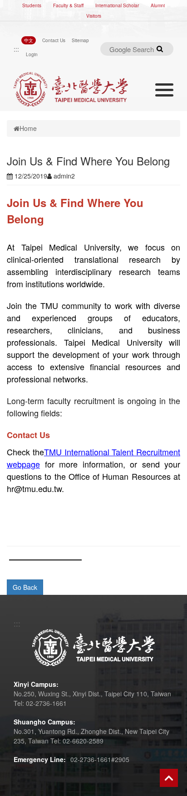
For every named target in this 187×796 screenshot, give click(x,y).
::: (16, 48)
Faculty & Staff (68, 5)
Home (28, 128)
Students (31, 5)
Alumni (158, 5)
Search (159, 48)
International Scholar (117, 5)
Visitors (93, 16)
